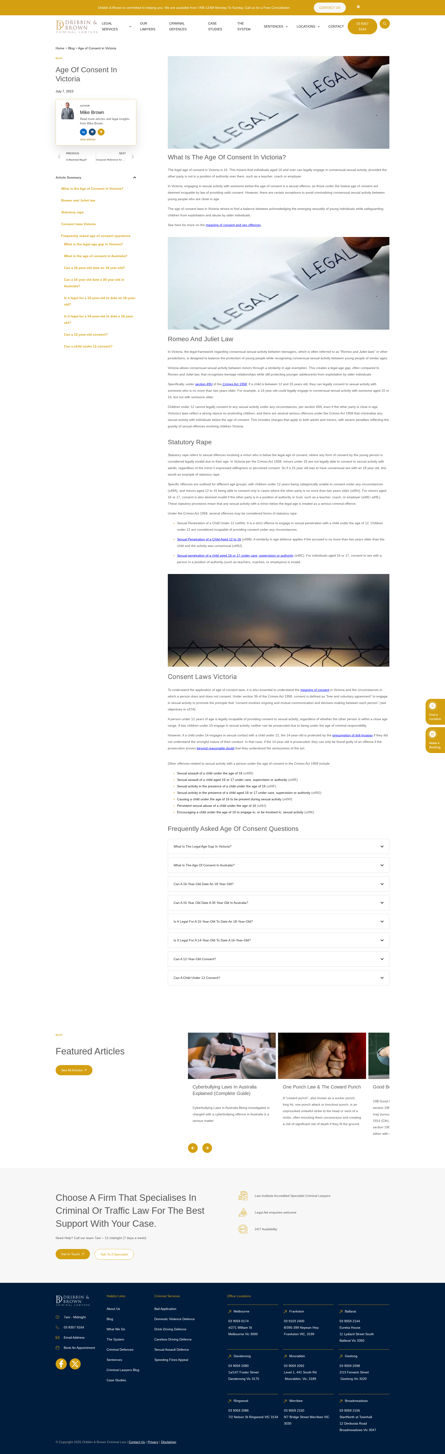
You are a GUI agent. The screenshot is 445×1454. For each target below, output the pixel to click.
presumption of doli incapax (352, 735)
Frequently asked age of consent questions (95, 236)
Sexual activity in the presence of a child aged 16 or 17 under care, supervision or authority (243, 793)
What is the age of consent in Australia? (95, 256)
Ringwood (241, 1401)
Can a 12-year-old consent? (86, 334)
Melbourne (241, 1311)
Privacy (153, 1442)
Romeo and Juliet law (78, 200)
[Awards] (101, 132)
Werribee (296, 1401)
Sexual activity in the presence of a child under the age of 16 (221, 786)
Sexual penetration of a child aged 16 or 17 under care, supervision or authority (235, 555)
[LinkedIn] (83, 132)
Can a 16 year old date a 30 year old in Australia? (94, 283)
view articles (87, 139)
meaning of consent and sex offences (233, 225)
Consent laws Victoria (78, 224)
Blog (59, 58)
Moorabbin (297, 1356)
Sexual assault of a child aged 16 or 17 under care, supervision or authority (232, 780)
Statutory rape (72, 212)
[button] (134, 177)
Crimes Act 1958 (234, 384)
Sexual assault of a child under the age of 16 (209, 773)
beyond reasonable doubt (215, 748)
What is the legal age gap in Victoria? (93, 244)
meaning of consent (314, 690)
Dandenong (243, 1356)
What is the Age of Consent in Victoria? (92, 188)
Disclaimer (168, 1442)
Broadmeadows (356, 1401)
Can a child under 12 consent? (88, 346)
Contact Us (137, 1442)
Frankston (296, 1311)
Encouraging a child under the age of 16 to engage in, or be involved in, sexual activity (240, 812)
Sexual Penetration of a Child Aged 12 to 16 (209, 539)
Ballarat (350, 1311)
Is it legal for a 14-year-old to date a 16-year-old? (99, 319)
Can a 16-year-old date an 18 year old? (94, 268)
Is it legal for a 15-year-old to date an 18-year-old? (100, 301)
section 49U (204, 384)
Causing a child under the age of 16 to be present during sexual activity (229, 799)
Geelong (351, 1356)
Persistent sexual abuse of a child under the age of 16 (216, 805)
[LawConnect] (92, 132)
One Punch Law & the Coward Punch (322, 1086)
